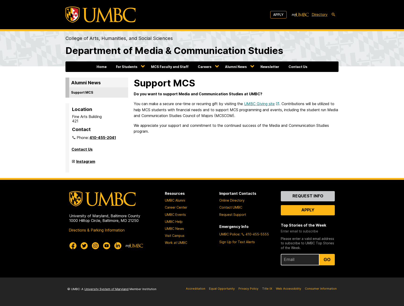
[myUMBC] (300, 15)
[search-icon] (333, 15)
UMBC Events (175, 215)
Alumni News (236, 67)
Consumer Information (321, 288)
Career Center (176, 207)
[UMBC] (100, 14)
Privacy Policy (248, 288)
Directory (319, 14)
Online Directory (232, 200)
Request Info (307, 195)
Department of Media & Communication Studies (174, 50)
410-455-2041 (103, 137)
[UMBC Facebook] (73, 246)
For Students (126, 67)
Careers (205, 67)
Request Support (232, 215)
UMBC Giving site (259, 103)
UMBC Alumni (175, 200)
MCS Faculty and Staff (169, 67)
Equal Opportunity (222, 288)
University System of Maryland (106, 289)
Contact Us (298, 67)
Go (327, 259)
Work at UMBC (176, 243)
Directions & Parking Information (97, 230)
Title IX (267, 288)
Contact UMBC (230, 207)
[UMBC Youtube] (106, 246)
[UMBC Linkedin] (118, 246)
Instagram (85, 163)
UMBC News (174, 229)
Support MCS (82, 92)
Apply (278, 15)
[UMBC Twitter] (84, 246)
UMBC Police (229, 234)
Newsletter (269, 67)
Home (102, 67)
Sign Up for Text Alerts (237, 242)
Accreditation (195, 288)
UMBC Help (174, 222)
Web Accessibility (288, 288)
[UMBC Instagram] (95, 246)
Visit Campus (174, 236)
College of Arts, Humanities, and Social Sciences (119, 38)
